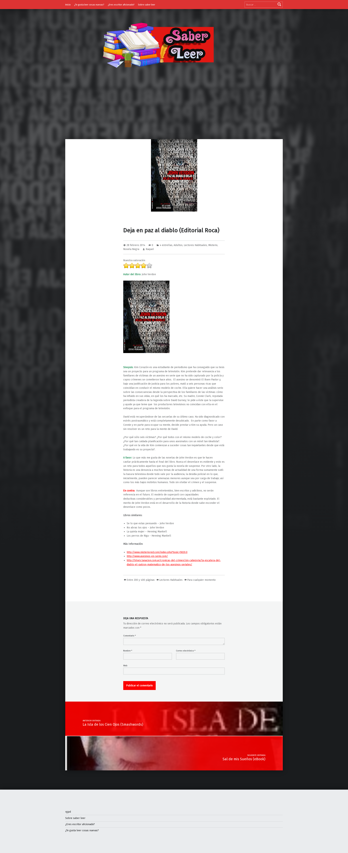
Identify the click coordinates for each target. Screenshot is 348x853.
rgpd (68, 811)
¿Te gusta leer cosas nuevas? (89, 4)
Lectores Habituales (195, 245)
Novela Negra (131, 249)
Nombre (127, 650)
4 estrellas (166, 245)
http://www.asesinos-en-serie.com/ (147, 556)
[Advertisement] (174, 112)
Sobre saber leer (146, 4)
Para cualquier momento (201, 579)
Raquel (150, 249)
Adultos (178, 245)
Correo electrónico (185, 650)
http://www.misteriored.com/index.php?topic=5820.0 (157, 552)
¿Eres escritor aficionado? (121, 4)
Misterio (213, 245)
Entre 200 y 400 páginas (141, 579)
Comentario (129, 635)
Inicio (68, 4)
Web (125, 665)
